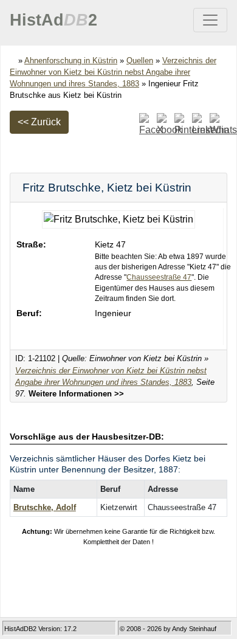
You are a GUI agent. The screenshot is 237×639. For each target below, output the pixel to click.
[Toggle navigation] (210, 20)
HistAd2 (53, 20)
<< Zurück (39, 122)
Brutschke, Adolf (44, 507)
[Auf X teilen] (164, 124)
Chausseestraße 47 (158, 277)
